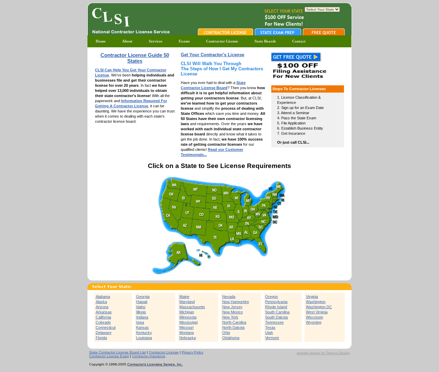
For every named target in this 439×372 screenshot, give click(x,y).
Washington (315, 302)
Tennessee (274, 322)
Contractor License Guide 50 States (134, 58)
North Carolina (234, 322)
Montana (186, 333)
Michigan (186, 312)
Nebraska (187, 338)
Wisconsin (314, 317)
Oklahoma (230, 338)
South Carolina (277, 312)
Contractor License (222, 41)
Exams (184, 41)
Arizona (102, 307)
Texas (270, 327)
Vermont (272, 338)
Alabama (103, 297)
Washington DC (319, 307)
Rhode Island (276, 307)
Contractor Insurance (148, 356)
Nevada (228, 297)
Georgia (143, 297)
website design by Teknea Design (323, 353)
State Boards (265, 41)
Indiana (142, 317)
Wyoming (313, 322)
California (103, 317)
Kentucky (144, 333)
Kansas (142, 327)
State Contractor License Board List (117, 352)
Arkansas (104, 312)
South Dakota (276, 317)
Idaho (140, 307)
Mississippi (188, 322)
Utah (269, 333)
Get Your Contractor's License (212, 54)
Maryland (187, 302)
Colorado (103, 322)
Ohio (226, 333)
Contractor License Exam (109, 356)
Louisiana (144, 338)
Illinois (141, 312)
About (127, 41)
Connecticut (106, 327)
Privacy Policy (192, 352)
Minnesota (188, 317)
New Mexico (232, 312)
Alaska (101, 302)
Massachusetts (192, 307)
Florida (101, 338)
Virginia (312, 297)
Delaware (103, 333)
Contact (299, 41)
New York (230, 317)
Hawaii (141, 302)
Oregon (271, 297)
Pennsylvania (276, 302)
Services (155, 41)
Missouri (186, 327)
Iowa (140, 322)
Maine (184, 297)
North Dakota (233, 327)
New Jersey (232, 307)
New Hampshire (235, 302)
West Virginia (317, 312)
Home (101, 41)
